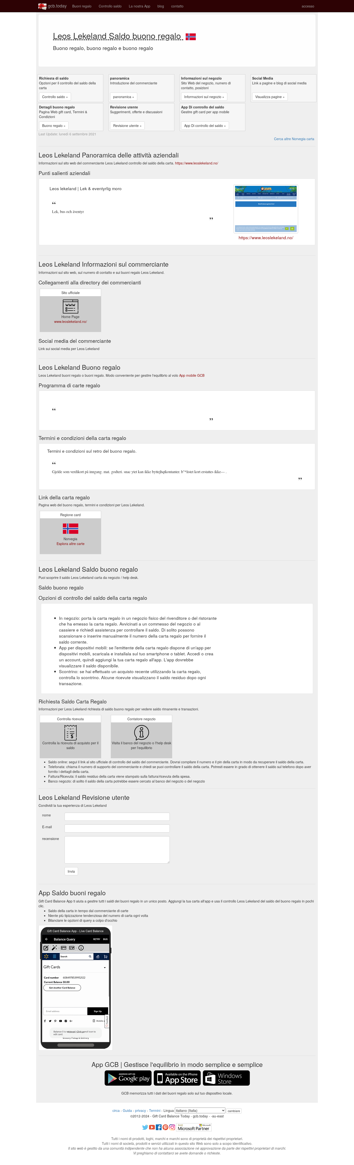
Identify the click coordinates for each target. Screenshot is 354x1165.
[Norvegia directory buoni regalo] (191, 35)
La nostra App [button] (139, 6)
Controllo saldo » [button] (55, 96)
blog (160, 6)
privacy (140, 1110)
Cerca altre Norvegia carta (294, 138)
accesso (308, 6)
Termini (154, 1110)
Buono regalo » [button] (54, 125)
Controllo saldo (110, 6)
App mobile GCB (191, 375)
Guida (127, 1110)
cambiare (234, 1111)
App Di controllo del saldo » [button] (205, 125)
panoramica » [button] (123, 96)
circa (116, 1110)
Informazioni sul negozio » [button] (204, 96)
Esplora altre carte (71, 543)
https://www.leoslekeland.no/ (196, 163)
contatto (177, 6)
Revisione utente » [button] (127, 125)
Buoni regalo (82, 6)
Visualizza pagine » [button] (270, 96)
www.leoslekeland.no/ (70, 321)
